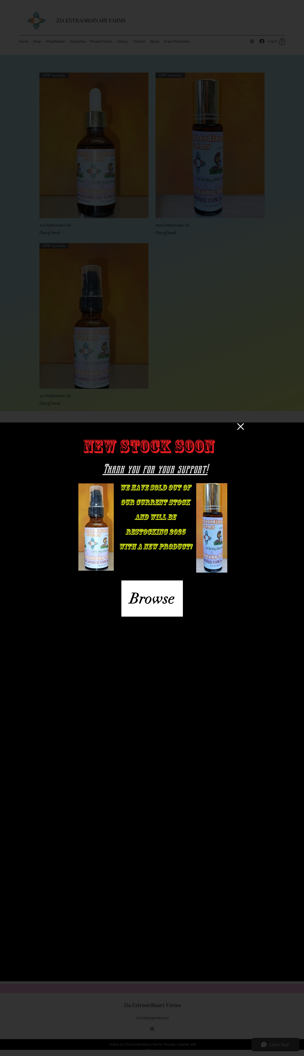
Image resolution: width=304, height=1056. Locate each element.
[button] (240, 426)
